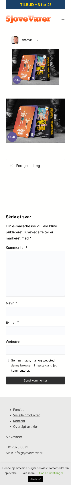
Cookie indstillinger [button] (51, 473)
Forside (18, 410)
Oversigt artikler (25, 426)
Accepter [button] (35, 478)
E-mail (12, 322)
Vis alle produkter (26, 415)
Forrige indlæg (28, 166)
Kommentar (16, 247)
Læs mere (28, 473)
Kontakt (19, 421)
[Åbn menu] (63, 19)
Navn (11, 303)
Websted (13, 341)
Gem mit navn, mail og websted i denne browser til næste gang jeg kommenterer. (34, 365)
